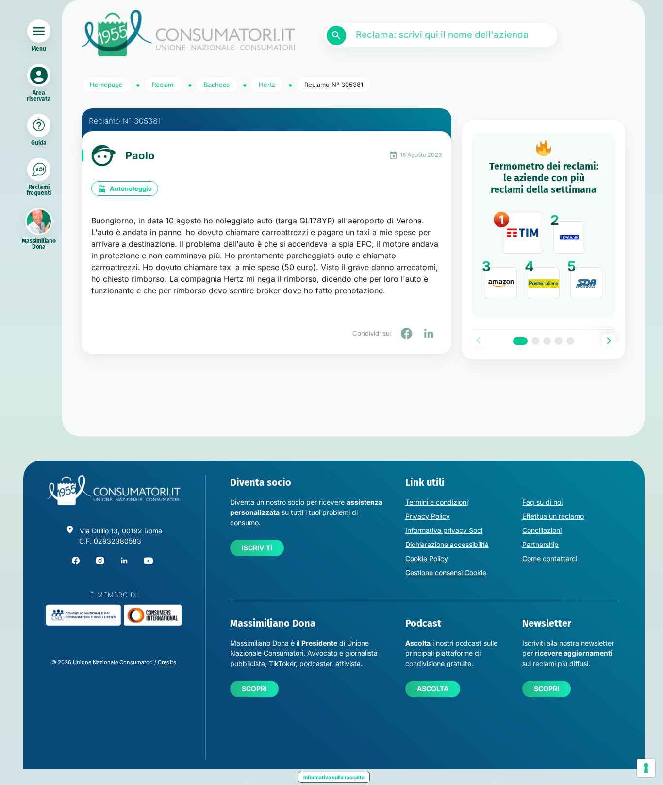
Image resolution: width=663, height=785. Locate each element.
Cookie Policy (426, 558)
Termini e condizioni (436, 502)
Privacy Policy (427, 516)
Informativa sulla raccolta (334, 777)
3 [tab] (547, 341)
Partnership (540, 544)
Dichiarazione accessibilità (447, 544)
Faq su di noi (542, 502)
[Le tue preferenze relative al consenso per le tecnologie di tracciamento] (646, 768)
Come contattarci (549, 558)
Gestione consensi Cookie (445, 572)
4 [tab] (559, 341)
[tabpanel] (543, 225)
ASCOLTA (432, 688)
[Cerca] (336, 35)
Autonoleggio (131, 188)
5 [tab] (570, 341)
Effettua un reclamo (553, 516)
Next (608, 340)
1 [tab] (520, 341)
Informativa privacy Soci (443, 530)
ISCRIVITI (257, 548)
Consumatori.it (188, 33)
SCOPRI (254, 688)
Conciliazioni (542, 530)
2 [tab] (535, 341)
